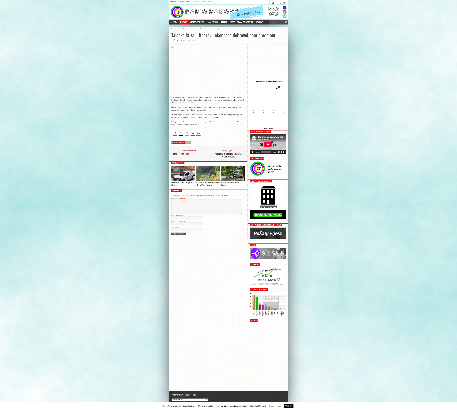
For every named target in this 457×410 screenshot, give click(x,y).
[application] (268, 144)
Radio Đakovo (206, 2)
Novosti (183, 22)
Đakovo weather (268, 128)
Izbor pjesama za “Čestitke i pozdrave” (246, 22)
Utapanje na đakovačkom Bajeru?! (230, 183)
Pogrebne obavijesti (185, 2)
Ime (177, 215)
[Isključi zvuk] (279, 152)
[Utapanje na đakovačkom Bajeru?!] (233, 180)
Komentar (178, 198)
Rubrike (224, 22)
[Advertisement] (268, 61)
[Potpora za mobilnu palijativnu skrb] (183, 180)
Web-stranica (175, 227)
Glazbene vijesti (197, 22)
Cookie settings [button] (275, 406)
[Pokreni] (253, 152)
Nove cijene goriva (181, 153)
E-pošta (178, 221)
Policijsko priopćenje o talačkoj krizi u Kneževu (228, 155)
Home (173, 29)
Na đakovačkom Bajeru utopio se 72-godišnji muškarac (208, 183)
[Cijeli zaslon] (282, 152)
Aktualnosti (185, 29)
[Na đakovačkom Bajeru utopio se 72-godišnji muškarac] (208, 180)
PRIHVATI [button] (288, 406)
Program (197, 2)
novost (188, 142)
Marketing (173, 2)
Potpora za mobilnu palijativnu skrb (182, 183)
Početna (173, 22)
